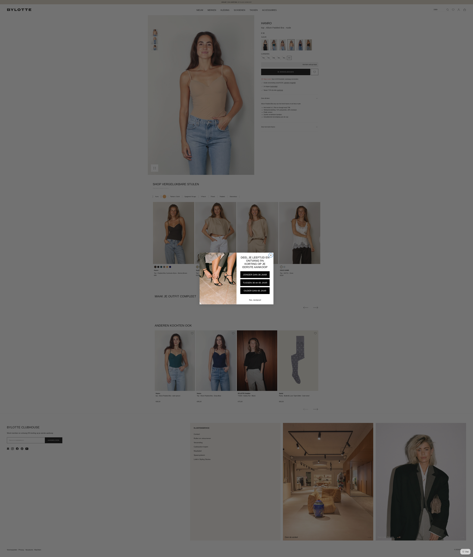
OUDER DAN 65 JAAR (255, 290)
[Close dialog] (271, 255)
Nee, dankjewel (255, 300)
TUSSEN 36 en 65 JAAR (255, 282)
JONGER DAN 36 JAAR (255, 274)
